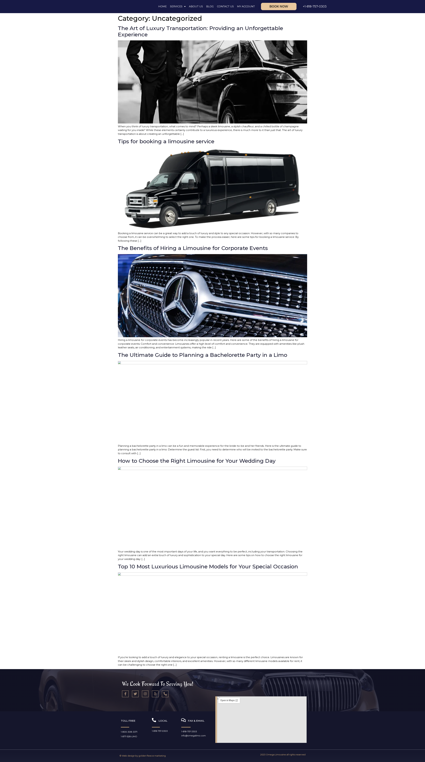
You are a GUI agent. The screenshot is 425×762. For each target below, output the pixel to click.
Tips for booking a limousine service (166, 141)
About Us (196, 6)
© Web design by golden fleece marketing (143, 755)
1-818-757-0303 (160, 731)
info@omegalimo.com (193, 735)
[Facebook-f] (125, 694)
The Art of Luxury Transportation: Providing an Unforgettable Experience (200, 31)
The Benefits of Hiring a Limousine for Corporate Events (193, 248)
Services (176, 6)
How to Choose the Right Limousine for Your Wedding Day (197, 461)
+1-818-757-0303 (315, 6)
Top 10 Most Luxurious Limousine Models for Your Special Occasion (208, 566)
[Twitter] (135, 694)
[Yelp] (155, 694)
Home (162, 6)
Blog (210, 6)
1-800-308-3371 (129, 731)
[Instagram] (145, 694)
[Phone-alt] (165, 694)
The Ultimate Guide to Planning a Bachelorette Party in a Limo (202, 355)
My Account (246, 6)
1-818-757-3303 (189, 731)
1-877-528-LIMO (129, 736)
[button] (279, 6)
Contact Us (225, 6)
